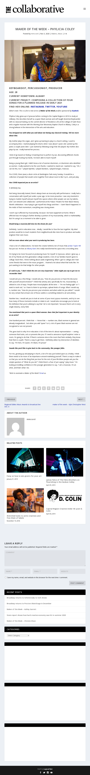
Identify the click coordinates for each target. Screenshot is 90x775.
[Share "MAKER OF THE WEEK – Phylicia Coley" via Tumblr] (44, 388)
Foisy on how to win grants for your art (24, 476)
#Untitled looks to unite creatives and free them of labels (23, 517)
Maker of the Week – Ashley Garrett (21, 609)
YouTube (61, 106)
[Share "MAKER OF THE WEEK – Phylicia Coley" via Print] (62, 388)
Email (41, 373)
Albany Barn (31, 248)
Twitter (50, 106)
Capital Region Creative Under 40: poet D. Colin (64, 510)
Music (60, 34)
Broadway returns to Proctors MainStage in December (29, 603)
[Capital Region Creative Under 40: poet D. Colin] (64, 496)
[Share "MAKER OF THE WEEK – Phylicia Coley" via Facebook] (34, 388)
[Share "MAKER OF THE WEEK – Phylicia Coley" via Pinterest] (48, 388)
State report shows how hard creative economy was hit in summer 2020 (36, 615)
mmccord (34, 34)
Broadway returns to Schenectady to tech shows (27, 598)
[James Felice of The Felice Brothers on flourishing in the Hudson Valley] (64, 462)
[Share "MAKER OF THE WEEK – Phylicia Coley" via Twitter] (39, 388)
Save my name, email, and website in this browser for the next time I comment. (37, 577)
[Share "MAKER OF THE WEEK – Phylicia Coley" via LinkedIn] (53, 388)
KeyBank (75, 111)
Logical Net (48, 769)
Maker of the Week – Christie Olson (21, 621)
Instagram (37, 106)
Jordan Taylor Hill (74, 246)
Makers (54, 34)
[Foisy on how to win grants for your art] (25, 460)
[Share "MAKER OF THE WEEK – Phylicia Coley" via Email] (58, 388)
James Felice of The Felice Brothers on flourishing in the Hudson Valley (62, 481)
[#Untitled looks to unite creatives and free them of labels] (25, 500)
